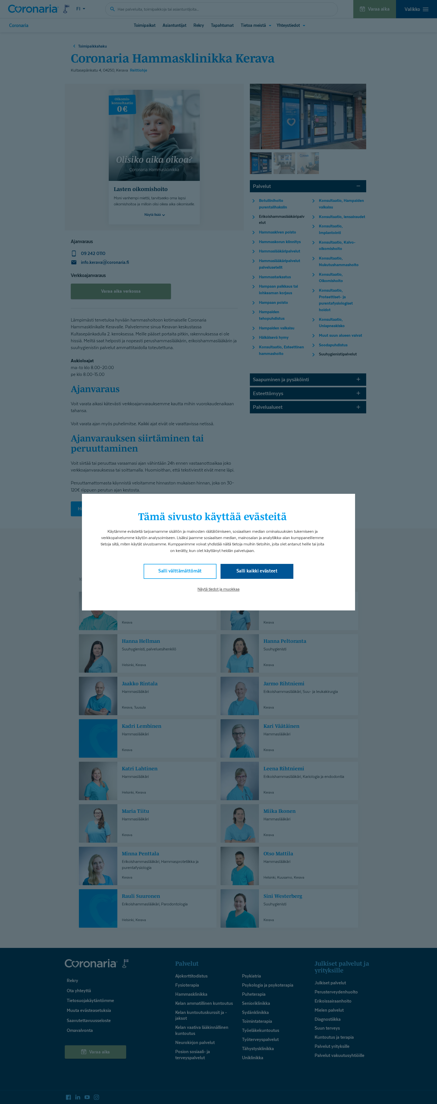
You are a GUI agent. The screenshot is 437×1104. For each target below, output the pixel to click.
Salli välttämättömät (180, 571)
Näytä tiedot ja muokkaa (218, 588)
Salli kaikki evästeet (256, 571)
